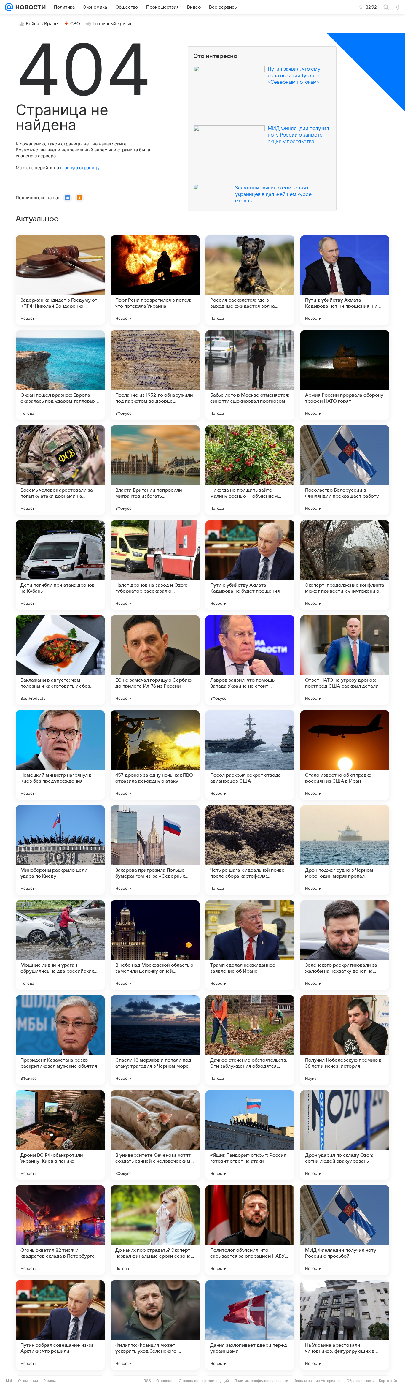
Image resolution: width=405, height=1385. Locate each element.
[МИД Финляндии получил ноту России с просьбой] (344, 1230)
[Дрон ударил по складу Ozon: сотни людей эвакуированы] (344, 1135)
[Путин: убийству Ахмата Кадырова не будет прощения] (249, 565)
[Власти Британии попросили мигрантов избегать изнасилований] (155, 470)
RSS (147, 1381)
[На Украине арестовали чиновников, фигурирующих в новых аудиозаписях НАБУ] (344, 1325)
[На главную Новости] (29, 7)
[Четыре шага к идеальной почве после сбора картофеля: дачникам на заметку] (249, 850)
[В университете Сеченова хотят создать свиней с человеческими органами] (155, 1135)
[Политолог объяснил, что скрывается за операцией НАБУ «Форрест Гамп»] (249, 1230)
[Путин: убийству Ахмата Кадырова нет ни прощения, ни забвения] (344, 280)
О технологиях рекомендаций (204, 1381)
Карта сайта (389, 1381)
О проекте (164, 1381)
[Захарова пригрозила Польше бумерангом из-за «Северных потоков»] (155, 850)
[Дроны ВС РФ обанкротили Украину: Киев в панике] (60, 1135)
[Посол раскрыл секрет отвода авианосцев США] (249, 755)
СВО (75, 23)
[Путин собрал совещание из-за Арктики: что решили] (60, 1325)
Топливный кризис (113, 23)
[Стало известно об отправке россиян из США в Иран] (344, 755)
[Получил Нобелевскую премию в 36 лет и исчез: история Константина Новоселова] (344, 1040)
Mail (9, 1381)
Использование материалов (317, 1381)
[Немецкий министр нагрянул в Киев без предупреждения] (60, 755)
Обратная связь (360, 1381)
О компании (28, 1381)
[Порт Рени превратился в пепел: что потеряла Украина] (155, 280)
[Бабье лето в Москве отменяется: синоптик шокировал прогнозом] (249, 375)
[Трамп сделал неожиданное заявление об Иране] (249, 945)
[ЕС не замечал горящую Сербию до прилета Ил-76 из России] (155, 660)
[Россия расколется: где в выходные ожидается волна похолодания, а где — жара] (249, 280)
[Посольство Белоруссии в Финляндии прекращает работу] (344, 470)
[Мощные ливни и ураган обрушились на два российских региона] (60, 945)
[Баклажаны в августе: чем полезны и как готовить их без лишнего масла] (60, 660)
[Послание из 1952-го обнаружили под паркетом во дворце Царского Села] (155, 375)
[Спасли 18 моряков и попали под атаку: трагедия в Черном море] (155, 1040)
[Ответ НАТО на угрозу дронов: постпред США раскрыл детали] (344, 660)
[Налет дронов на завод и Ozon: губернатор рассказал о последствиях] (155, 565)
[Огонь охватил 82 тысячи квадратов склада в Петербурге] (60, 1230)
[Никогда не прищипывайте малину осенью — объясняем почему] (249, 470)
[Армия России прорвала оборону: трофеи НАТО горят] (344, 375)
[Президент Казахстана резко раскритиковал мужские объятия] (60, 1040)
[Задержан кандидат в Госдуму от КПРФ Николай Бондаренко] (60, 280)
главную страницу (79, 167)
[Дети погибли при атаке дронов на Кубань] (60, 565)
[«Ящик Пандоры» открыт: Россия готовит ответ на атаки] (249, 1135)
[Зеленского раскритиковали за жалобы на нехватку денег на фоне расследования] (344, 945)
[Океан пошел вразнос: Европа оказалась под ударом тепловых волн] (60, 375)
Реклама (50, 1381)
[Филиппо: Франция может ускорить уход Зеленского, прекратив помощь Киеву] (155, 1325)
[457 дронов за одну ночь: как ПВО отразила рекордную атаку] (155, 755)
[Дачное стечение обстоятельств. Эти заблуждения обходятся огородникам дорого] (249, 1040)
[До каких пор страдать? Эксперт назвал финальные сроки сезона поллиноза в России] (155, 1230)
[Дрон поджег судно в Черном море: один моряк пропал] (344, 850)
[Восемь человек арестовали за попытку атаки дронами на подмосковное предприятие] (60, 470)
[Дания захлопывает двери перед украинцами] (249, 1325)
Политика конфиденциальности (261, 1381)
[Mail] (9, 7)
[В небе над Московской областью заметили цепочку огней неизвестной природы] (155, 945)
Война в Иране (42, 23)
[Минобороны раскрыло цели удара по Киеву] (60, 850)
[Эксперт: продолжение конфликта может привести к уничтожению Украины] (344, 565)
